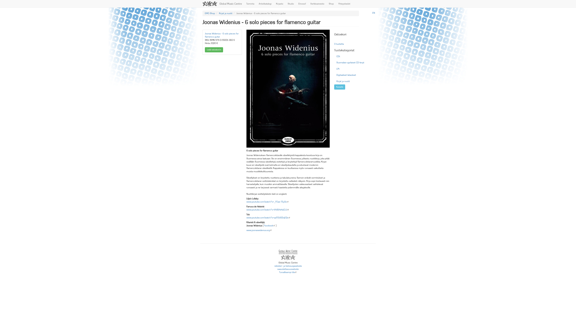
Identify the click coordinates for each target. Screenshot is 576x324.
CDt (338, 56)
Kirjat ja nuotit (225, 13)
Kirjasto (279, 3)
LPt (337, 69)
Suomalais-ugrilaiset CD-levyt (350, 62)
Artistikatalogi (265, 3)
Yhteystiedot (344, 3)
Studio (291, 3)
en (373, 13)
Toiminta (250, 3)
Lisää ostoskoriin (214, 49)
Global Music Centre (230, 3)
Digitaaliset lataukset (346, 75)
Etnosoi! (302, 3)
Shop (331, 3)
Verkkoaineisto (317, 3)
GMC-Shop (210, 13)
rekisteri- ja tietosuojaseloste (288, 266)
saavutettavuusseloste (288, 269)
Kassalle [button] (339, 87)
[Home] (210, 3)
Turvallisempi (287, 272)
